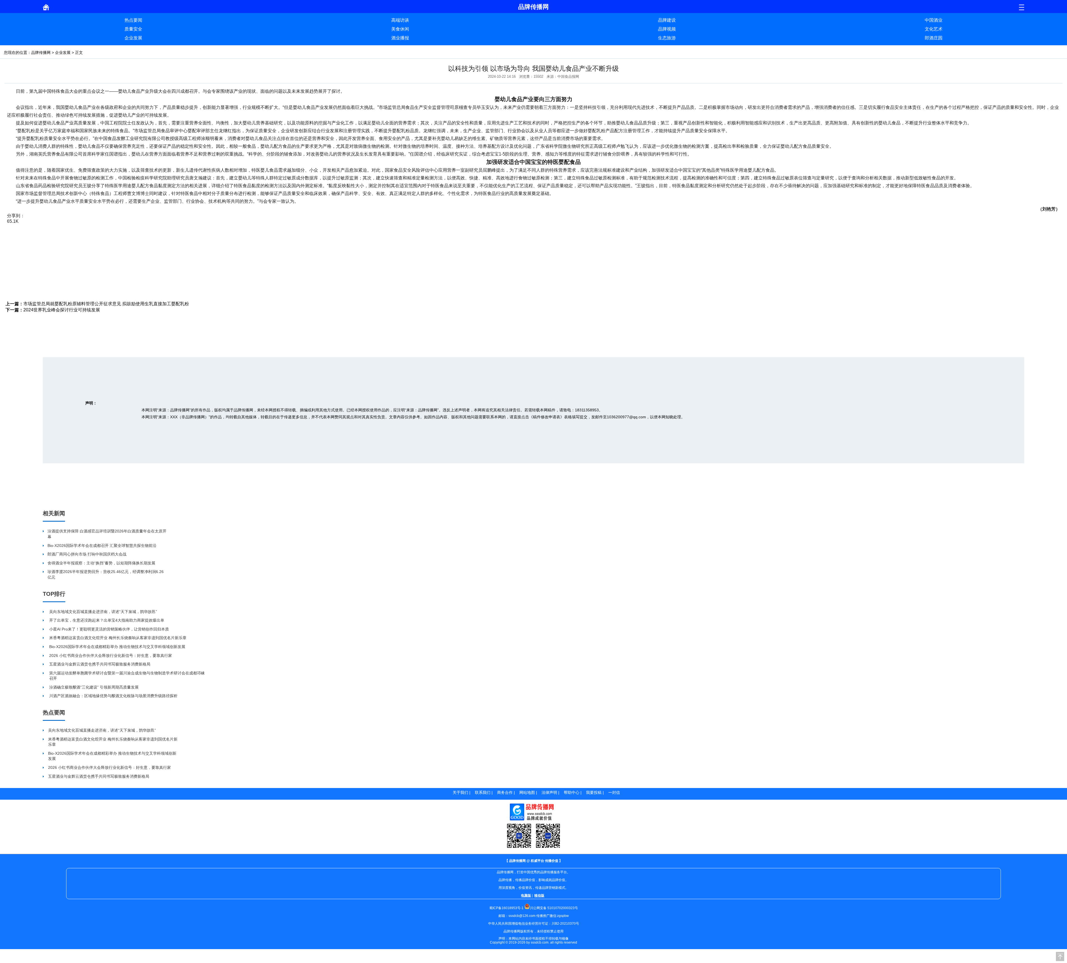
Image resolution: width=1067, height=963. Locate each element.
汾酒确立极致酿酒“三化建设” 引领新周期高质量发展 (94, 687)
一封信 (614, 792)
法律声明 (549, 792)
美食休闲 (400, 29)
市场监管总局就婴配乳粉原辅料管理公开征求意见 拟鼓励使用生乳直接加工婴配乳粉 (106, 303)
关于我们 (460, 792)
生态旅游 (667, 38)
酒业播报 (400, 38)
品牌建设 (667, 20)
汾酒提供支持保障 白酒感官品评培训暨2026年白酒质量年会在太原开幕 (107, 534)
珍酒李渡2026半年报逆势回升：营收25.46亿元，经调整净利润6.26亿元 (106, 574)
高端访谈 (400, 20)
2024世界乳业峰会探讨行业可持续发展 (61, 309)
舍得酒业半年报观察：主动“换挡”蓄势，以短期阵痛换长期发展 (101, 563)
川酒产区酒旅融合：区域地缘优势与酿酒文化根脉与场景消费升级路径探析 (113, 696)
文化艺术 (934, 29)
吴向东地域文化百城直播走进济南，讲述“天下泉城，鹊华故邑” (103, 611)
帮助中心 (571, 792)
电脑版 (526, 895)
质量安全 (133, 29)
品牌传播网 (41, 52)
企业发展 (133, 38)
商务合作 (505, 792)
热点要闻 (133, 20)
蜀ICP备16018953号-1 (506, 908)
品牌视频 (667, 29)
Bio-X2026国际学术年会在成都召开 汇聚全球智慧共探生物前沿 (102, 545)
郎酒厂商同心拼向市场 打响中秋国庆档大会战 (87, 554)
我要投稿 (594, 792)
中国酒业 (934, 20)
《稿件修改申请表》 (546, 417)
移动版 (539, 895)
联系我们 (482, 792)
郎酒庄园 (934, 38)
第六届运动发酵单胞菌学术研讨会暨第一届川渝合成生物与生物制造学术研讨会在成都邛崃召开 (127, 676)
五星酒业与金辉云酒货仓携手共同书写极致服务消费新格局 (99, 664)
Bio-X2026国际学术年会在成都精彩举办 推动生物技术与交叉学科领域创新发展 (117, 646)
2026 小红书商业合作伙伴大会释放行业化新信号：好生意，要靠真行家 (110, 655)
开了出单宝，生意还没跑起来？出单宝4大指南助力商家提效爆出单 (106, 620)
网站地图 (527, 792)
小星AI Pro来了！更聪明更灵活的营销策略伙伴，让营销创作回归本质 (109, 629)
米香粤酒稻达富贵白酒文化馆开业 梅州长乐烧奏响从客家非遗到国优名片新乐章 (117, 638)
